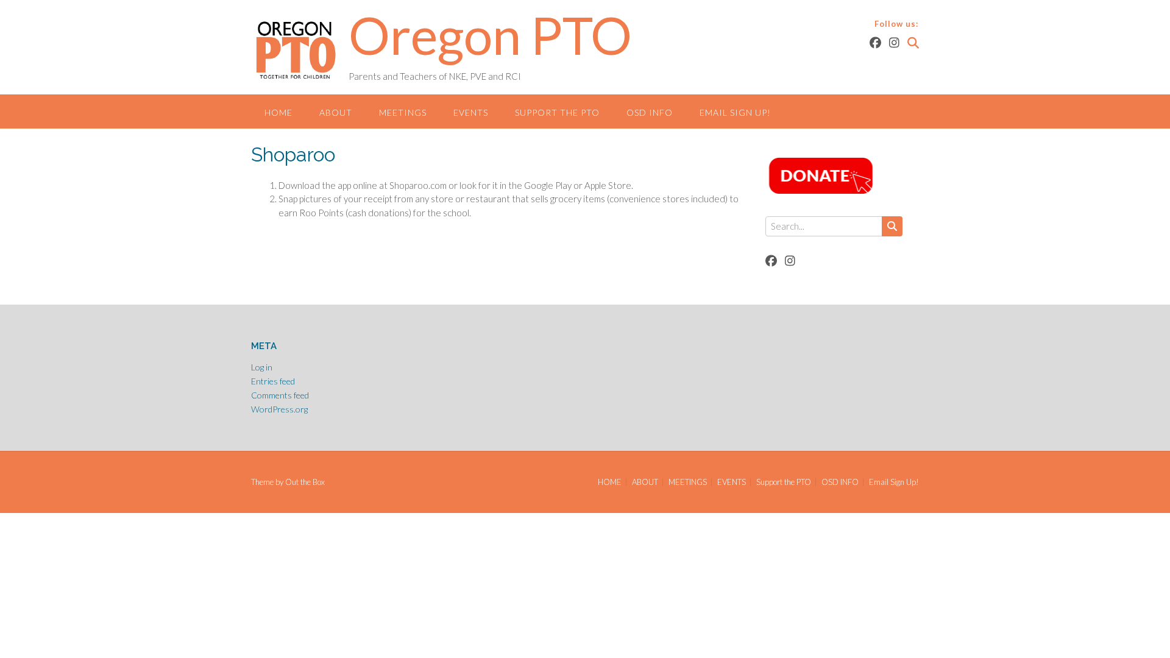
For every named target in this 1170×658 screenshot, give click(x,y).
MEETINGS (403, 112)
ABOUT (335, 112)
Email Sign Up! (735, 112)
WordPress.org (279, 409)
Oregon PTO (490, 35)
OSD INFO (649, 112)
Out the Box (305, 482)
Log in (261, 367)
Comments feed (280, 395)
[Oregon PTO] (300, 48)
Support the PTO (557, 112)
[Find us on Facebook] (875, 42)
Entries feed (273, 381)
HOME (278, 112)
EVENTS (470, 112)
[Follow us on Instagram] (894, 42)
